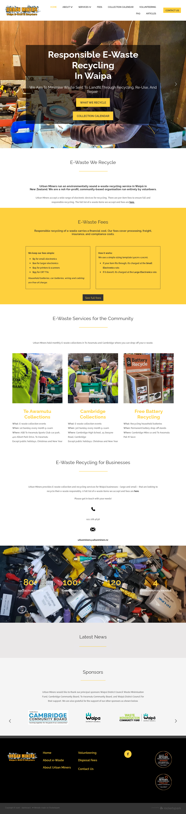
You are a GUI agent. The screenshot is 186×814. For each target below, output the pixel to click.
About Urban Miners (57, 767)
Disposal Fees (87, 760)
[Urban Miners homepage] (22, 10)
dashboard (26, 807)
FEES (99, 6)
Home (47, 752)
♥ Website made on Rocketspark (46, 807)
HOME (53, 6)
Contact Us (86, 768)
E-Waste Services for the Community (93, 318)
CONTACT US (172, 10)
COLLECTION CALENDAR (121, 6)
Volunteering (87, 752)
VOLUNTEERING (147, 6)
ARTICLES (151, 13)
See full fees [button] (93, 297)
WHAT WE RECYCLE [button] (93, 102)
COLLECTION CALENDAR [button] (93, 116)
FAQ (138, 13)
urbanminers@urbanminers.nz (93, 539)
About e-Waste (53, 760)
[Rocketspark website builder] (166, 808)
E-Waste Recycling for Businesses (93, 462)
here (136, 490)
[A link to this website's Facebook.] (128, 754)
